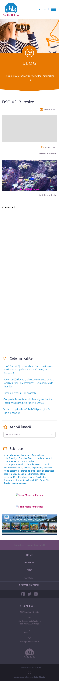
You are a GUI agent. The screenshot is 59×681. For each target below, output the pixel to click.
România (22, 477)
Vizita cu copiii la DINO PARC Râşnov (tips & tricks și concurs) (26, 411)
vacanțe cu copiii (20, 483)
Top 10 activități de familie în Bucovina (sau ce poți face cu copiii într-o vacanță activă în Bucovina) (28, 369)
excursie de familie (13, 467)
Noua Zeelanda (11, 471)
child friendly (10, 458)
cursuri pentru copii (13, 464)
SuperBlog (45, 480)
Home (29, 555)
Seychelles (41, 477)
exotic (27, 467)
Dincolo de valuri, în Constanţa (19, 393)
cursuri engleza (11, 461)
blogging (25, 455)
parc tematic (10, 474)
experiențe (37, 467)
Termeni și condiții (29, 585)
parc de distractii (45, 471)
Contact (29, 577)
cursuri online (27, 461)
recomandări (10, 477)
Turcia (7, 483)
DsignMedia (39, 677)
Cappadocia (38, 455)
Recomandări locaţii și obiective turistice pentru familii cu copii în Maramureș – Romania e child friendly (28, 383)
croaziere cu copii (43, 458)
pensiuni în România (28, 474)
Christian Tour (26, 458)
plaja (42, 474)
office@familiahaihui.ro (29, 642)
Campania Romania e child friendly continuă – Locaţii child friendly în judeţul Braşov (27, 401)
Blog (29, 570)
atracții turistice (11, 455)
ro (40, 9)
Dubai (46, 464)
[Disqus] (29, 246)
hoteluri (48, 467)
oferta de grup (28, 471)
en (45, 9)
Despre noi (29, 562)
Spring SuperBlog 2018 (27, 480)
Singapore (9, 480)
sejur (31, 477)
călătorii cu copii (33, 464)
